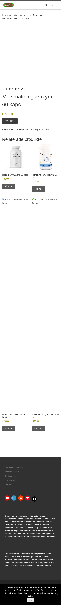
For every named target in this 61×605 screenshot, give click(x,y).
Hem (4, 15)
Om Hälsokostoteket (14, 468)
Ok (30, 600)
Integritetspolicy (12, 472)
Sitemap (8, 484)
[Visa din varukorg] (52, 5)
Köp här (10, 121)
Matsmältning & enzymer (20, 15)
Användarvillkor (11, 480)
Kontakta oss (10, 476)
